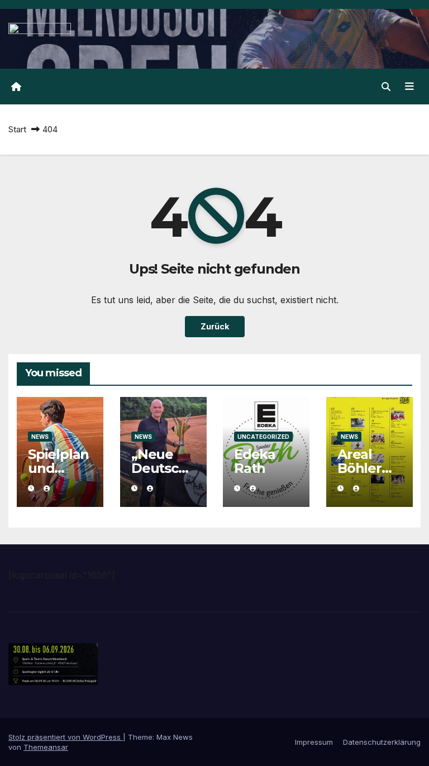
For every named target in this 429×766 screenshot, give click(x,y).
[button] (386, 86)
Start (17, 129)
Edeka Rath (254, 461)
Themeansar (45, 747)
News (40, 436)
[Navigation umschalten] (409, 86)
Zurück (215, 326)
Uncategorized (263, 436)
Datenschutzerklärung (382, 742)
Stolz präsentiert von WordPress (65, 737)
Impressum (314, 742)
